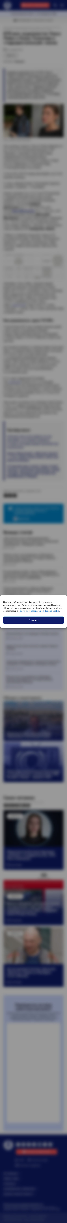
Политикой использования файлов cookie (39, 611)
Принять (33, 620)
